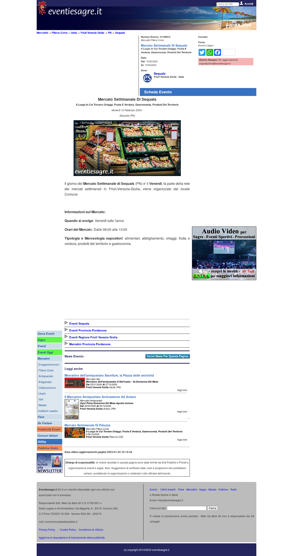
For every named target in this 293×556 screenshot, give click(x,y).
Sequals (120, 33)
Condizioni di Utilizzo (91, 529)
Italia (74, 33)
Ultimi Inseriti (167, 489)
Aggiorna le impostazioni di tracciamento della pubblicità (72, 537)
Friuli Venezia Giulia (92, 33)
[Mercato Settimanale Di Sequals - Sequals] (127, 174)
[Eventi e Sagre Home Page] (42, 14)
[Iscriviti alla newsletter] (49, 472)
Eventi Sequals (79, 323)
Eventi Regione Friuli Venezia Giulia (93, 337)
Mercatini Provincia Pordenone (89, 344)
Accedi (249, 4)
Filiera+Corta (60, 33)
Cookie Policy (68, 529)
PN (110, 33)
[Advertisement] (101, 65)
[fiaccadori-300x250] (224, 278)
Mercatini (42, 33)
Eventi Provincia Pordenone (88, 330)
